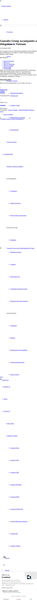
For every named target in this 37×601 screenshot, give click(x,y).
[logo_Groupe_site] (5, 6)
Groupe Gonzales (13, 110)
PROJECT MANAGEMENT (15, 166)
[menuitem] (22, 142)
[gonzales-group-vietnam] (18, 25)
